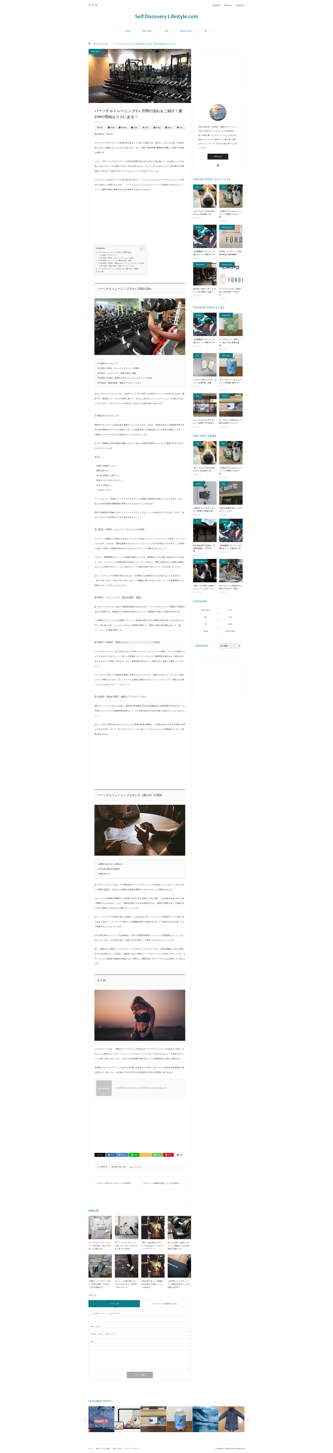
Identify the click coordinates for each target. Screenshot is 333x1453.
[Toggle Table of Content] (141, 248)
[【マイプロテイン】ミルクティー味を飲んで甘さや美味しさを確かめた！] (100, 1227)
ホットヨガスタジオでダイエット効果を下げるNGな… (204, 421)
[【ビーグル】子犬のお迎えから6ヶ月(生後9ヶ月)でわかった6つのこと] (205, 196)
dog (197, 187)
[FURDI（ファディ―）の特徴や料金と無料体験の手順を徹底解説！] (231, 236)
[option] (101, 1419)
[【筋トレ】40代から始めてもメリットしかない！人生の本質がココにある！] (205, 570)
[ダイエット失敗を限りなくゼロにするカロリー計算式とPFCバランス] (126, 1266)
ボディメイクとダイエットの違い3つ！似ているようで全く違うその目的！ (126, 1246)
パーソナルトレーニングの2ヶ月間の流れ (115, 252)
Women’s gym (186, 31)
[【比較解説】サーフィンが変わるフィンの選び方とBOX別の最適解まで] (205, 236)
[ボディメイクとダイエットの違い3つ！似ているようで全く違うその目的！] (126, 1227)
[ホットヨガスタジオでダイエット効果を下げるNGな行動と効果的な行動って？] (205, 405)
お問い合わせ (117, 1448)
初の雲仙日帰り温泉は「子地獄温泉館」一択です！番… (204, 548)
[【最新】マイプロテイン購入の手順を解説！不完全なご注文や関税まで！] (100, 1266)
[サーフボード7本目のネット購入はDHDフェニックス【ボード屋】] (231, 405)
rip (107, 1167)
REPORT (216, 5)
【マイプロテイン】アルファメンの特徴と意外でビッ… (230, 383)
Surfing (127, 31)
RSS (96, 4)
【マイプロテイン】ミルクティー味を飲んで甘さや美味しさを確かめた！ (99, 1246)
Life (205, 31)
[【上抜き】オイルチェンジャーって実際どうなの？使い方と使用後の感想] (231, 196)
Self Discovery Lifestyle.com (166, 16)
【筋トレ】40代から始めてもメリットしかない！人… (204, 587)
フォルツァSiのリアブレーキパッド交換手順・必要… (205, 381)
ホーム (90, 1448)
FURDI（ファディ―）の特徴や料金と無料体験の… (230, 252)
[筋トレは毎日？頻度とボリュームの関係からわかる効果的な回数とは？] (179, 1227)
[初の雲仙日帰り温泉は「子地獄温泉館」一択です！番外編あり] (205, 530)
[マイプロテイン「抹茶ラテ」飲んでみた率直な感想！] (231, 324)
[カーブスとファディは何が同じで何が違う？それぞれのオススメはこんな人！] (231, 273)
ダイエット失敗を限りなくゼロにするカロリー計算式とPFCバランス (126, 1284)
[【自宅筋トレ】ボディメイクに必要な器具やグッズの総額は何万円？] (179, 1266)
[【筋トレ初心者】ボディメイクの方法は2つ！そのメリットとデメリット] (153, 1227)
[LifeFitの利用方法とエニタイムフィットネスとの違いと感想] (231, 493)
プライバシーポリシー (132, 1448)
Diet (166, 31)
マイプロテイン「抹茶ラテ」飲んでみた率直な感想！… (229, 342)
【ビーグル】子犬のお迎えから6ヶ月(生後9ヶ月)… (204, 212)
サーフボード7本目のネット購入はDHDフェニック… (230, 421)
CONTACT (240, 5)
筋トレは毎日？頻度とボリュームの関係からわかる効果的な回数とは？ (179, 1246)
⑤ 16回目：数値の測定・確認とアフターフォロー (117, 266)
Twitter (90, 4)
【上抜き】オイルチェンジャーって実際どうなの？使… (230, 214)
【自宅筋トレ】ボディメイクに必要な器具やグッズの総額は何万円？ (179, 1284)
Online (230, 624)
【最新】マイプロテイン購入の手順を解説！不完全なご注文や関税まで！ (99, 1284)
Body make (147, 31)
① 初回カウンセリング (108, 255)
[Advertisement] (140, 218)
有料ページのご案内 (103, 1448)
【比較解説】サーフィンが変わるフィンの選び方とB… (204, 252)
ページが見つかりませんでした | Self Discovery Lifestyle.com (140, 1088)
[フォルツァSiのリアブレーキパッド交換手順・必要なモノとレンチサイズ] (205, 364)
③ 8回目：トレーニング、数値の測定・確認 (115, 260)
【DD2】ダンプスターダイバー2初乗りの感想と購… (204, 509)
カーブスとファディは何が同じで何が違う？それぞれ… (230, 292)
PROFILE (228, 5)
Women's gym (227, 227)
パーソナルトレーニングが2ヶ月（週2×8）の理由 (118, 269)
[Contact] (218, 164)
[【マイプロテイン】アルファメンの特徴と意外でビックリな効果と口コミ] (231, 364)
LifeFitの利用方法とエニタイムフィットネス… (230, 509)
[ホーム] (89, 43)
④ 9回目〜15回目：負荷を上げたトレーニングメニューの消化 (122, 263)
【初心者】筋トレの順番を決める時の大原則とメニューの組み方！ (152, 1284)
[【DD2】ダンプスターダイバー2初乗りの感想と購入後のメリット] (205, 493)
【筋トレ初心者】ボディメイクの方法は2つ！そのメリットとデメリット (152, 1246)
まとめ (100, 272)
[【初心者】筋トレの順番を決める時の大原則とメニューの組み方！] (153, 1266)
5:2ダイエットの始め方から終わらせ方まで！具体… (230, 587)
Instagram (93, 4)
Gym (106, 44)
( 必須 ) (96, 1326)
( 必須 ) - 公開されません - (104, 1334)
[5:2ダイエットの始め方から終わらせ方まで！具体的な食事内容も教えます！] (231, 570)
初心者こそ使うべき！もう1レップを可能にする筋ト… (204, 290)
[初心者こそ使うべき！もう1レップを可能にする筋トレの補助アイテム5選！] (205, 273)
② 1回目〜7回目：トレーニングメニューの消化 (117, 258)
